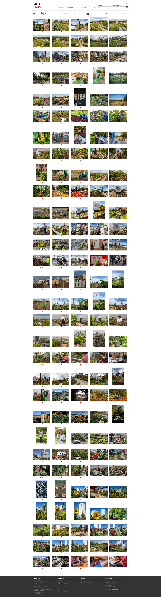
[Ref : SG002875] (99, 379)
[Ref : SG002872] (41, 379)
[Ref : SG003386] (60, 545)
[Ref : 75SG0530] (60, 320)
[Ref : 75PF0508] (99, 282)
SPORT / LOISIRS (38, 592)
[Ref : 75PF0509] (118, 279)
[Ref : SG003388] (99, 545)
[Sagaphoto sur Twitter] (94, 7)
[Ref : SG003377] (79, 511)
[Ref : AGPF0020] (60, 489)
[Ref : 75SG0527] (60, 357)
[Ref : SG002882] (60, 260)
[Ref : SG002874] (79, 379)
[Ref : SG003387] (79, 545)
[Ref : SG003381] (60, 530)
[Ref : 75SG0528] (79, 357)
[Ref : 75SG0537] (99, 338)
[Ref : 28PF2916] (79, 438)
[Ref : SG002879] (99, 244)
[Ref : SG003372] (79, 492)
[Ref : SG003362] (79, 213)
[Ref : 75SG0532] (99, 320)
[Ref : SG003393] (99, 561)
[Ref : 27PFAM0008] (41, 417)
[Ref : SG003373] (99, 492)
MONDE (35, 585)
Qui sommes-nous (109, 582)
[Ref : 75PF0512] (79, 304)
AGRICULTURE (37, 581)
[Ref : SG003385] (41, 545)
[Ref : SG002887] (60, 282)
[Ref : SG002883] (79, 260)
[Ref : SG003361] (60, 213)
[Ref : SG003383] (99, 530)
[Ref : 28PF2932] (60, 470)
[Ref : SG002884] (99, 260)
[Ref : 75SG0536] (79, 338)
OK (127, 7)
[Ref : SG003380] (41, 530)
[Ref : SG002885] (118, 260)
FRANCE (36, 583)
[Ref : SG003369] (118, 229)
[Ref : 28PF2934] (99, 470)
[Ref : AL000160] (79, 395)
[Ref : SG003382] (79, 530)
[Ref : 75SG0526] (41, 357)
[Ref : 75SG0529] (41, 320)
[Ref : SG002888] (79, 279)
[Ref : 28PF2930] (118, 454)
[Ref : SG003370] (41, 244)
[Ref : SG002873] (60, 379)
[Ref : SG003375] (41, 511)
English (126, 3)
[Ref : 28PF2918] (118, 438)
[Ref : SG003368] (99, 229)
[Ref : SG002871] (118, 357)
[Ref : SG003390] (41, 561)
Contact (84, 7)
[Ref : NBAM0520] (118, 414)
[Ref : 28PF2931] (41, 470)
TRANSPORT (37, 593)
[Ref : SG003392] (79, 561)
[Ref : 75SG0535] (60, 341)
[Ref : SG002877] (41, 395)
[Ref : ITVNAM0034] (118, 395)
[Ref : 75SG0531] (79, 320)
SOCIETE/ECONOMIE (62, 583)
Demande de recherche (86, 582)
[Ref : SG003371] (60, 244)
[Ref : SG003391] (60, 561)
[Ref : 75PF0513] (99, 301)
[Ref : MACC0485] (60, 435)
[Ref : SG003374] (118, 492)
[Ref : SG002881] (41, 260)
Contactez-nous (108, 581)
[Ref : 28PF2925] (79, 454)
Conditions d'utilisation (110, 586)
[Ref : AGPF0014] (41, 489)
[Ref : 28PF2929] (99, 454)
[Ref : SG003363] (99, 210)
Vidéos (77, 7)
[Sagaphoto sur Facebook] (91, 7)
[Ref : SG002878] (79, 244)
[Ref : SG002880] (118, 244)
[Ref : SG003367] (79, 229)
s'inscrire (100, 5)
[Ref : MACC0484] (41, 435)
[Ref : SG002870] (99, 357)
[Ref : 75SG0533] (118, 320)
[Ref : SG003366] (60, 229)
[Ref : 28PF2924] (60, 454)
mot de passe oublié (117, 5)
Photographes (108, 583)
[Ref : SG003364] (118, 213)
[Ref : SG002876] (118, 376)
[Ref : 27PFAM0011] (79, 417)
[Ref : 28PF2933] (79, 470)
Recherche (61, 7)
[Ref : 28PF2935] (118, 470)
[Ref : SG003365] (41, 229)
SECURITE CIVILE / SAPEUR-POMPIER (43, 589)
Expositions (84, 581)
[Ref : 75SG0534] (41, 341)
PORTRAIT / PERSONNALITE (40, 588)
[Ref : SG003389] (118, 545)
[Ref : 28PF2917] (99, 438)
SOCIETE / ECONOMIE (39, 590)
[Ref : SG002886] (41, 282)
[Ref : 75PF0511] (60, 304)
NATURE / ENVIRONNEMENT (40, 586)
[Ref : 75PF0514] (118, 304)
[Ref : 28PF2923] (41, 454)
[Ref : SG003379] (118, 514)
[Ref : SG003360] (41, 213)
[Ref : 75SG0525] (118, 341)
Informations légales (109, 585)
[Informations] (42, 220)
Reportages (70, 7)
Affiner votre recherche (55, 13)
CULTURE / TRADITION (39, 582)
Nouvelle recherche (67, 13)
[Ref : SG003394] (118, 561)
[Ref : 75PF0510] (41, 304)
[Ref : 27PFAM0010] (60, 417)
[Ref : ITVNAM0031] (99, 395)
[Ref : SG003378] (99, 514)
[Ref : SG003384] (118, 530)
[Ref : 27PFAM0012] (99, 417)
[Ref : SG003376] (60, 511)
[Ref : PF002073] (60, 395)
